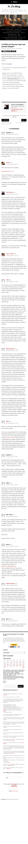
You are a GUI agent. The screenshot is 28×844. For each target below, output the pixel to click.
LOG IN (7, 27)
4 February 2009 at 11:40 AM (12, 281)
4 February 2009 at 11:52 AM (12, 423)
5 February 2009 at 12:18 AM (12, 546)
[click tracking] (14, 786)
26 (17, 665)
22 (4, 665)
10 (10, 662)
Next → (24, 120)
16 (7, 664)
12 (17, 662)
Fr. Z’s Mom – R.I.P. (22, 37)
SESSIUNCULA (16, 115)
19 (17, 664)
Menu (15, 2)
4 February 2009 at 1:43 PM (12, 484)
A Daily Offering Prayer (12, 34)
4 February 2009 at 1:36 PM (12, 456)
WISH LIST (23, 32)
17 (10, 664)
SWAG (19, 34)
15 (4, 664)
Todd (7, 280)
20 (20, 664)
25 (14, 665)
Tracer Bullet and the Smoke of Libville (9, 37)
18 (14, 664)
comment (8, 762)
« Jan (4, 667)
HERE (4, 711)
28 (23, 665)
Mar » (23, 667)
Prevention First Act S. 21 (8, 171)
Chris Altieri (9, 192)
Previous (5, 120)
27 (20, 665)
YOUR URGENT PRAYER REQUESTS (14, 31)
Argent (8, 162)
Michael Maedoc (10, 583)
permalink (14, 116)
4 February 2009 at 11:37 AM (12, 255)
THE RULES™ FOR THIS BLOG (20, 29)
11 (14, 662)
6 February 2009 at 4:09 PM (12, 620)
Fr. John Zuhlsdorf (18, 48)
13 (20, 662)
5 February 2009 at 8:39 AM (12, 585)
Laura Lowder (10, 254)
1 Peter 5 (12, 753)
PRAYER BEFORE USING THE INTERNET (11, 32)
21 (23, 664)
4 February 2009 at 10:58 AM (12, 194)
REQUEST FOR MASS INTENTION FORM (14, 39)
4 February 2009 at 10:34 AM (12, 134)
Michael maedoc (10, 349)
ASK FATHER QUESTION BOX (7, 29)
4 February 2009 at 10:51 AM (12, 164)
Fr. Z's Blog (14, 6)
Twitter (13, 740)
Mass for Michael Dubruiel (21, 122)
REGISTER (20, 27)
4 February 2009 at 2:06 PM (12, 516)
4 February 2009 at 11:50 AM (12, 350)
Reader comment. (11, 765)
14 (23, 662)
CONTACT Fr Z (13, 27)
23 (7, 665)
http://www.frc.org (10, 437)
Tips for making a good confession (14, 35)
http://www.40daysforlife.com (9, 566)
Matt (7, 421)
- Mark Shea (8, 768)
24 (10, 665)
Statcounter (15, 784)
